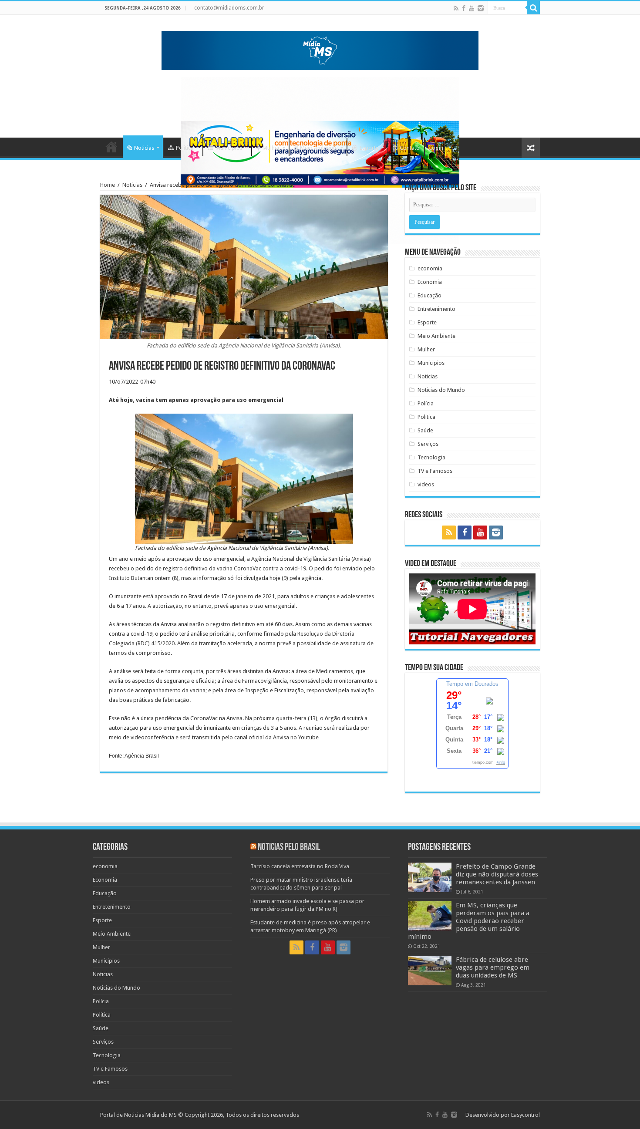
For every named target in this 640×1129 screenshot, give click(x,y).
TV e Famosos (435, 471)
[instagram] (481, 8)
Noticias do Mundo (441, 390)
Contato (410, 148)
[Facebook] (463, 8)
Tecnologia (431, 457)
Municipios (229, 148)
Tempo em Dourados (472, 684)
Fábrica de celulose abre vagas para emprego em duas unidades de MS (492, 967)
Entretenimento (436, 309)
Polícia (426, 403)
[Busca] (533, 7)
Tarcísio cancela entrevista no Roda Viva (299, 866)
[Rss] (456, 8)
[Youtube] (471, 8)
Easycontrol (525, 1115)
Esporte (369, 148)
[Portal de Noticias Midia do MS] (320, 48)
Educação (429, 295)
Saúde (425, 430)
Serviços (428, 444)
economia (430, 268)
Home (111, 147)
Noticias (144, 148)
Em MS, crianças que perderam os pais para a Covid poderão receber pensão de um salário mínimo (468, 920)
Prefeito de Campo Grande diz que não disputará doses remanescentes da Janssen (497, 874)
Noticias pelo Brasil (289, 848)
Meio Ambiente (319, 148)
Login (436, 148)
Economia (430, 282)
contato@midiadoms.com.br (229, 8)
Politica (185, 148)
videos (426, 484)
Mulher (271, 148)
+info (500, 762)
